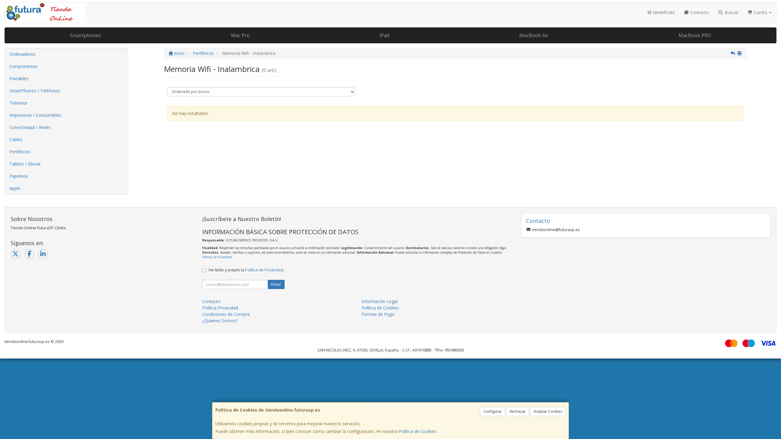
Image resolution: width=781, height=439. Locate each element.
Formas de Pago (378, 314)
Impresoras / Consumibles (35, 115)
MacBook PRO (694, 35)
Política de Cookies (417, 431)
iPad (384, 35)
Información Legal (380, 301)
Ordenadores (22, 54)
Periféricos (20, 152)
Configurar (492, 411)
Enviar (276, 284)
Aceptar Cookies (548, 411)
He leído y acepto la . (246, 270)
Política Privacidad (220, 308)
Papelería (18, 176)
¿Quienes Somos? (220, 320)
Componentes (23, 66)
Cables (16, 139)
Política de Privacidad (217, 257)
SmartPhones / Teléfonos (34, 91)
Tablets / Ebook (25, 164)
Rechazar (518, 411)
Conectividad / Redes (30, 127)
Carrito (760, 12)
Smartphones (85, 35)
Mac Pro (240, 35)
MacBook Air (534, 35)
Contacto (699, 12)
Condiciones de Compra (226, 314)
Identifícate (663, 12)
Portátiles (18, 78)
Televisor (18, 103)
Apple (14, 188)
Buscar (730, 12)
